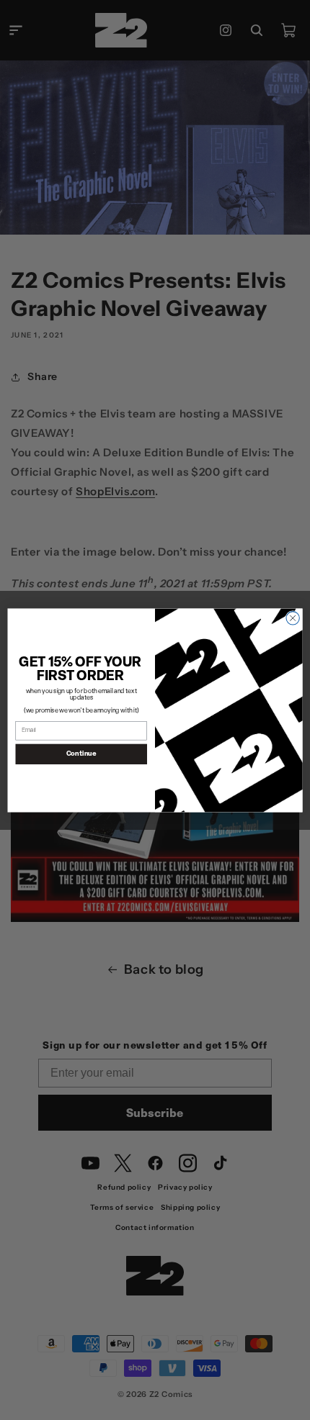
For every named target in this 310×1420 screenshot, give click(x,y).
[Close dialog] (292, 617)
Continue (81, 753)
